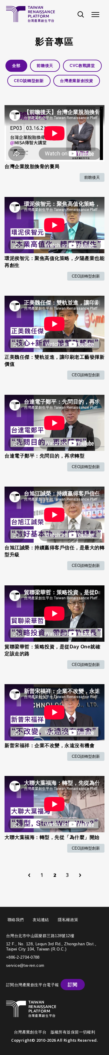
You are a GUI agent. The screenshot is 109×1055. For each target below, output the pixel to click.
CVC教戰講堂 (82, 65)
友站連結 (41, 919)
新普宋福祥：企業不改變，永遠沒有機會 (49, 745)
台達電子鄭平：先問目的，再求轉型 (44, 455)
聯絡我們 (16, 919)
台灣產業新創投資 (76, 80)
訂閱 (72, 984)
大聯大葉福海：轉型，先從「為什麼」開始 (52, 837)
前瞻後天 (45, 65)
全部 (16, 65)
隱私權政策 (68, 919)
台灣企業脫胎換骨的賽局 (32, 166)
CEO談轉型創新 (29, 80)
